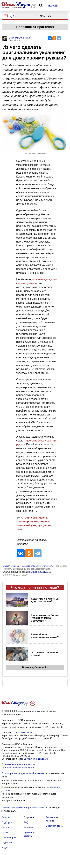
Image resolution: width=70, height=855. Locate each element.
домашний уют (26, 525)
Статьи (5, 827)
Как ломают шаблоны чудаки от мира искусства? (45, 618)
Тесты (4, 832)
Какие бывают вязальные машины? (45, 636)
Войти (53, 5)
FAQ (26, 822)
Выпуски (5, 817)
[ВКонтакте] (50, 38)
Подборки (6, 822)
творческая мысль (35, 517)
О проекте (29, 817)
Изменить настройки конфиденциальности (24, 807)
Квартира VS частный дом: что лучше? (45, 600)
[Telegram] (59, 38)
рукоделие (44, 525)
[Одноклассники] (54, 38)
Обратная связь (54, 825)
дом (19, 529)
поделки (45, 521)
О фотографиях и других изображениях (22, 773)
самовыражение (27, 521)
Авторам (28, 827)
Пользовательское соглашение (18, 767)
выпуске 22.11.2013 (40, 571)
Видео (4, 847)
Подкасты (6, 842)
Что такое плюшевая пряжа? (44, 654)
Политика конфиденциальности (18, 764)
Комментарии (8, 837)
